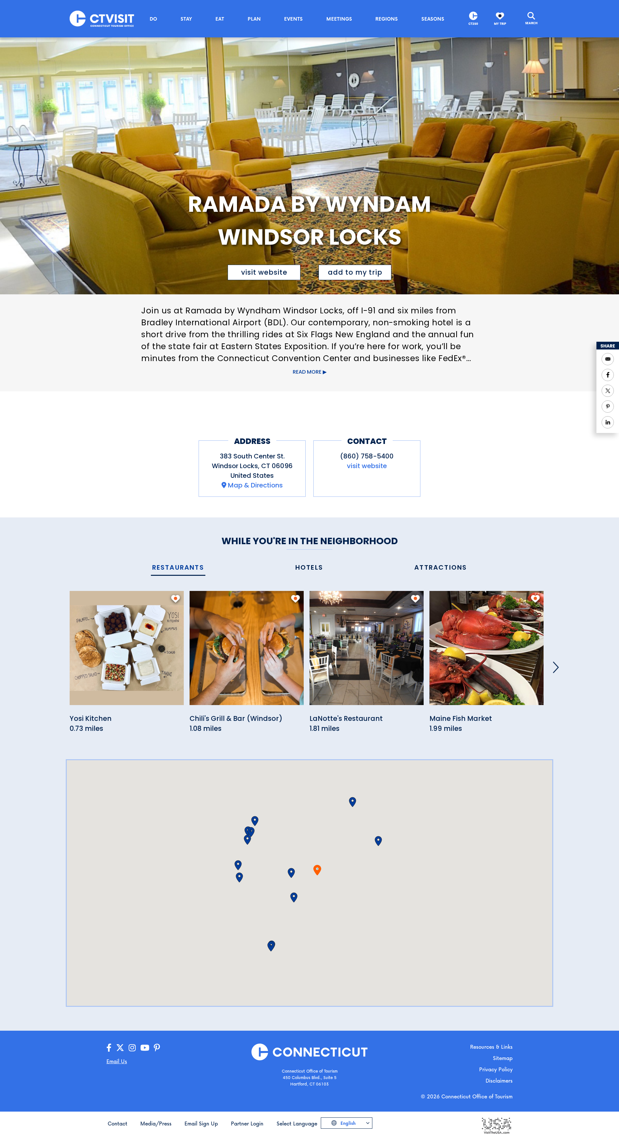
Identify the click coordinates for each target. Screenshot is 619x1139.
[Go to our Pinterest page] (157, 1048)
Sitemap (503, 1058)
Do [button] (153, 19)
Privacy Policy (496, 1069)
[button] (291, 873)
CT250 (473, 23)
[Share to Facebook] (608, 375)
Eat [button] (219, 19)
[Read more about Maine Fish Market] (486, 651)
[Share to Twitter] (608, 391)
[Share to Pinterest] (608, 406)
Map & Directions (255, 485)
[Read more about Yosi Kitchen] (127, 651)
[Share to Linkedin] (608, 422)
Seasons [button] (432, 19)
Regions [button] (386, 19)
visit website (264, 272)
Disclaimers (499, 1080)
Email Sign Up (201, 1123)
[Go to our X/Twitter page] (120, 1048)
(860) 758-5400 (367, 456)
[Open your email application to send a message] (608, 359)
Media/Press (156, 1123)
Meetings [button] (339, 19)
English (347, 1123)
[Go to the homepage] (102, 18)
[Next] (555, 667)
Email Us (116, 1061)
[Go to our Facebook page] (109, 1048)
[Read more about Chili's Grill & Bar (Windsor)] (247, 651)
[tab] (178, 568)
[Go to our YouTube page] (144, 1048)
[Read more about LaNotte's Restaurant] (367, 651)
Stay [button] (186, 19)
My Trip (500, 23)
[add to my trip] (175, 599)
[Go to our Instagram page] (132, 1048)
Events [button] (293, 19)
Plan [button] (254, 19)
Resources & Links (491, 1047)
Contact (117, 1123)
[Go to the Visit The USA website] (496, 1125)
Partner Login (247, 1123)
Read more (307, 372)
